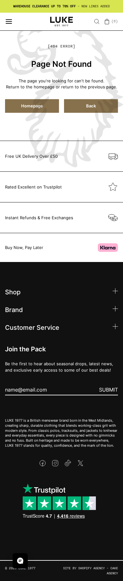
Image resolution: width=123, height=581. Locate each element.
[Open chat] (20, 560)
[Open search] (97, 21)
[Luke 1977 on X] (80, 463)
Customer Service (32, 327)
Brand (14, 309)
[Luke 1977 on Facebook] (42, 463)
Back (91, 106)
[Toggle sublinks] (115, 292)
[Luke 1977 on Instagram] (55, 463)
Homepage (32, 106)
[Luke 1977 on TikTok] (68, 463)
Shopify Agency (91, 568)
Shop (12, 291)
